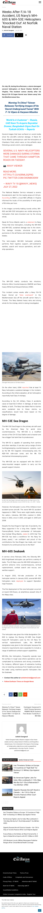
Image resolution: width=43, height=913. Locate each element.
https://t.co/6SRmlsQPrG (18, 174)
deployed (19, 581)
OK (39, 910)
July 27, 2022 (10, 186)
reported (25, 387)
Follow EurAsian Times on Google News (19, 681)
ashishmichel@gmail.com (30, 678)
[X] (15, 694)
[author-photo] (21, 734)
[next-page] (6, 802)
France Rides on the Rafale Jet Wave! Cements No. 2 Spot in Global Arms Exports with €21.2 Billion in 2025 (20, 835)
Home (4, 7)
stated (25, 534)
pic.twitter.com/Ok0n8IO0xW (20, 178)
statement (31, 222)
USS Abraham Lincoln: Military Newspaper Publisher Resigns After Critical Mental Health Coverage (20, 841)
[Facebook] (11, 694)
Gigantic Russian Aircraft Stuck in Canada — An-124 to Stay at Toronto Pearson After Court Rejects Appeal (21, 829)
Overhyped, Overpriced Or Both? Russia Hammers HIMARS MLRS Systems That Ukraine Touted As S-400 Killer (32, 711)
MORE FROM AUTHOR (26, 760)
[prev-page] (3, 802)
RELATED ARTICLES (9, 760)
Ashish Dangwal (9, 30)
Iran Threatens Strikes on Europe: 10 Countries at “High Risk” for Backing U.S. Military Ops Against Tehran (21, 813)
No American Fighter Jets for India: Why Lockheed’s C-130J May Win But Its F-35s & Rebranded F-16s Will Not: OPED (21, 821)
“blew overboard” (26, 295)
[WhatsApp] (20, 694)
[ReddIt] (25, 694)
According (6, 198)
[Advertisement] (21, 61)
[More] (26, 35)
